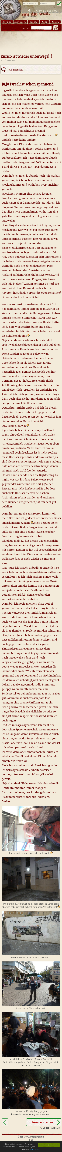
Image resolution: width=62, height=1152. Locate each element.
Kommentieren (16, 69)
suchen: (26, 28)
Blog (30, 1140)
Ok (49, 1145)
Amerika (7, 22)
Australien (20, 22)
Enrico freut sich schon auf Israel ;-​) (5, 1122)
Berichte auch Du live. (45, 10)
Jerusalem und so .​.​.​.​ (43, 1122)
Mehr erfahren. (35, 1149)
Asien (45, 22)
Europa (33, 22)
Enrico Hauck (11, 60)
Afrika (55, 22)
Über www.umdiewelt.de (31, 1136)
